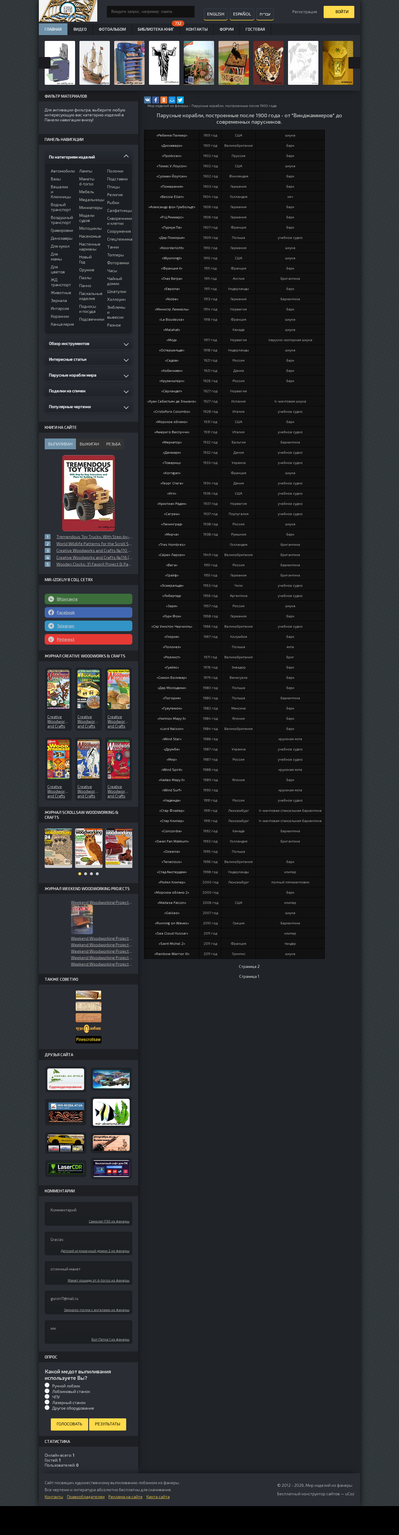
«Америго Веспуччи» (172, 432)
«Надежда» (172, 800)
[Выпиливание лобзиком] (88, 1017)
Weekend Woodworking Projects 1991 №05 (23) (101, 963)
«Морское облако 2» (171, 892)
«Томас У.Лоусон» (172, 166)
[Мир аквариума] (111, 1112)
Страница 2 (249, 966)
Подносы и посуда (87, 309)
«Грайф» (172, 575)
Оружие (86, 269)
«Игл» (171, 493)
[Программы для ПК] (111, 1169)
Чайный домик (114, 281)
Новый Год (85, 259)
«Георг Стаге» (171, 483)
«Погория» (172, 698)
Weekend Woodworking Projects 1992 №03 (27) (101, 957)
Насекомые (89, 236)
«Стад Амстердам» (172, 872)
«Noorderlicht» (171, 248)
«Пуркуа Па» (172, 227)
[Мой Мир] (172, 99)
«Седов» (172, 360)
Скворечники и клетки (117, 221)
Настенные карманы (89, 246)
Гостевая (255, 29)
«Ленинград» (172, 524)
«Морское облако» (172, 421)
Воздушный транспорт (61, 220)
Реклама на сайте (125, 1496)
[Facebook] (155, 99)
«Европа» (172, 288)
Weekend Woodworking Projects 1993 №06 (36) (101, 938)
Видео (80, 29)
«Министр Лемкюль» (172, 309)
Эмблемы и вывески (116, 312)
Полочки (115, 170)
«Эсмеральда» (172, 585)
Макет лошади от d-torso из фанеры (98, 1280)
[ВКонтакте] (147, 99)
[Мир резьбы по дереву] (66, 1112)
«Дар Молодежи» (171, 688)
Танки (113, 246)
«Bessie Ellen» (172, 196)
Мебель (86, 191)
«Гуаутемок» (172, 708)
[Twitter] (180, 99)
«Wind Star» (172, 739)
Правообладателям (86, 1496)
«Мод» (171, 340)
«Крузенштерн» (172, 381)
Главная (53, 29)
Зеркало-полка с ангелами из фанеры (96, 1310)
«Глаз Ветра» (172, 278)
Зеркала (59, 300)
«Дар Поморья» (172, 237)
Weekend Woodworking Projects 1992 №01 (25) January (101, 951)
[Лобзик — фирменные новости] (88, 1006)
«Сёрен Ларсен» (171, 554)
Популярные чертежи (70, 406)
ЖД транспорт (61, 282)
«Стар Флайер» (172, 810)
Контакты (197, 29)
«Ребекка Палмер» (172, 135)
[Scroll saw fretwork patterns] (88, 1039)
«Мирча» (171, 534)
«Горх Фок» (171, 616)
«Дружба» (172, 749)
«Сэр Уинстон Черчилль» (171, 626)
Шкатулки (116, 291)
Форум (227, 29)
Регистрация (304, 11)
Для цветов (58, 269)
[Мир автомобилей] (66, 1143)
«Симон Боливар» (172, 677)
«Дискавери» (172, 145)
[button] (82, 919)
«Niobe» (171, 299)
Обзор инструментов (69, 343)
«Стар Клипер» (172, 821)
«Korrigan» (172, 473)
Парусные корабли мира (72, 374)
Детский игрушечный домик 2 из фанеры (95, 1251)
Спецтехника (117, 238)
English (215, 14)
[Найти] (189, 12)
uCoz (349, 1493)
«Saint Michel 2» (172, 943)
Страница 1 (249, 976)
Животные (61, 292)
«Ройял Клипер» (171, 882)
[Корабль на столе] (66, 1079)
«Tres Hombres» (171, 544)
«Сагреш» (172, 514)
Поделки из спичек (67, 390)
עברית (265, 13)
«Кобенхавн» (172, 370)
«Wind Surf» (172, 790)
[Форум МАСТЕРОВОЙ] (88, 994)
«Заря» (172, 606)
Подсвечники (89, 319)
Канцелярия (61, 324)
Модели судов (86, 218)
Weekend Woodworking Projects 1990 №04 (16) (101, 902)
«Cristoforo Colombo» (171, 411)
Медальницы (89, 199)
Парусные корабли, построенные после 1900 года (234, 105)
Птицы (113, 186)
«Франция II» (172, 268)
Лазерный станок (69, 1402)
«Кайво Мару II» (172, 780)
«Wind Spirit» (172, 769)
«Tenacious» (172, 861)
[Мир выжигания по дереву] (111, 1143)
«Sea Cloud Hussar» (171, 933)
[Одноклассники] (163, 99)
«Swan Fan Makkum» (172, 841)
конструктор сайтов (320, 1493)
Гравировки (61, 230)
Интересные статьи (67, 359)
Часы (112, 270)
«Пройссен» (172, 155)
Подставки (117, 178)
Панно (85, 285)
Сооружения (117, 231)
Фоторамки (117, 262)
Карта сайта (158, 1496)
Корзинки (60, 316)
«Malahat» (171, 329)
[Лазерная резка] (66, 1168)
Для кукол (60, 246)
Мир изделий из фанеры (168, 105)
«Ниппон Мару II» (171, 718)
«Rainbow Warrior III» (172, 954)
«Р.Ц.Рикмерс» (172, 217)
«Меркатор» (172, 442)
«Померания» (171, 186)
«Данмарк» (172, 452)
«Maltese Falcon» (171, 902)
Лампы (85, 170)
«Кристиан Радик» (172, 503)
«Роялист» (172, 657)
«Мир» (171, 759)
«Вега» (172, 565)
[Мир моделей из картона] (111, 1079)
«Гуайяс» (171, 667)
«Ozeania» (171, 851)
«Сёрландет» (171, 391)
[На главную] (68, 11)
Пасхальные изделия (89, 296)
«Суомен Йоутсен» (171, 176)
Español (242, 14)
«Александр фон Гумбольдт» (171, 207)
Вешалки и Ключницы (61, 191)
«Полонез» (172, 647)
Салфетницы (117, 210)
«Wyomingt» (172, 258)
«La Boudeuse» (171, 319)
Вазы (56, 178)
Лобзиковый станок (71, 1391)
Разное (114, 324)
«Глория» (171, 636)
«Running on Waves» (172, 923)
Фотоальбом (112, 29)
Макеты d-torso (86, 181)
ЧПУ (56, 1396)
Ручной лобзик (66, 1385)
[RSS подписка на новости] (145, 106)
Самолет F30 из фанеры (109, 1221)
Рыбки (113, 202)
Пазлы (85, 277)
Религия (115, 194)
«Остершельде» (172, 350)
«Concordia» (172, 831)
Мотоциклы (89, 228)
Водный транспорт (61, 207)
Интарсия (60, 308)
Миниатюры (89, 207)
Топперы (115, 254)
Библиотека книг (156, 29)
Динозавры (61, 238)
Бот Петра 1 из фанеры (110, 1339)
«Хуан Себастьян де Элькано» (171, 401)
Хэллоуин (116, 299)
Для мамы (56, 256)
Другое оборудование (73, 1407)
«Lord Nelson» (172, 728)
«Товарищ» (171, 462)
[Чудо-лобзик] (88, 1029)
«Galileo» (172, 913)
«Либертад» (171, 595)
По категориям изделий (72, 156)
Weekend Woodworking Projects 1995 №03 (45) (101, 944)
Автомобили (61, 170)
